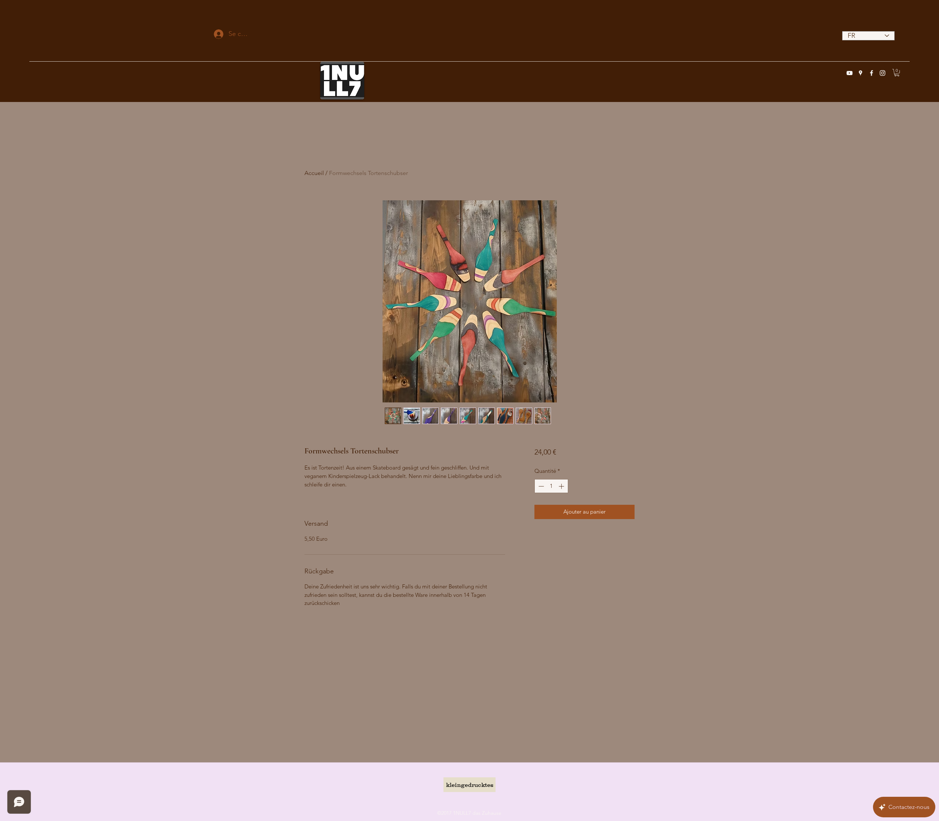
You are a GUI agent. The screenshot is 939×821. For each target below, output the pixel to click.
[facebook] (871, 73)
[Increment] (562, 486)
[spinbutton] (551, 486)
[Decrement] (540, 486)
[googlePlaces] (860, 73)
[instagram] (882, 73)
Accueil (314, 172)
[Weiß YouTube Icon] (849, 73)
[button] (896, 72)
